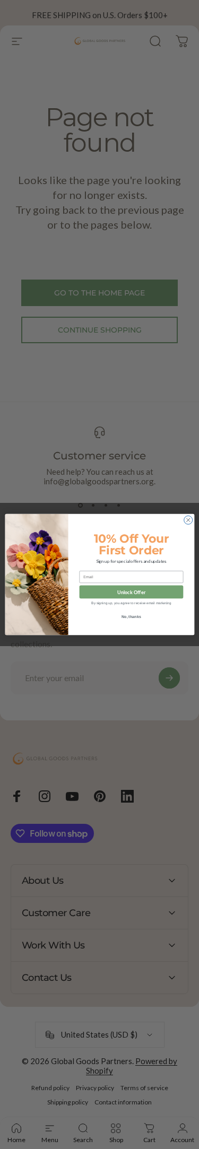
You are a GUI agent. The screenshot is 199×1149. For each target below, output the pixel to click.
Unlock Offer (131, 592)
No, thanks (131, 616)
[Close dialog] (188, 520)
